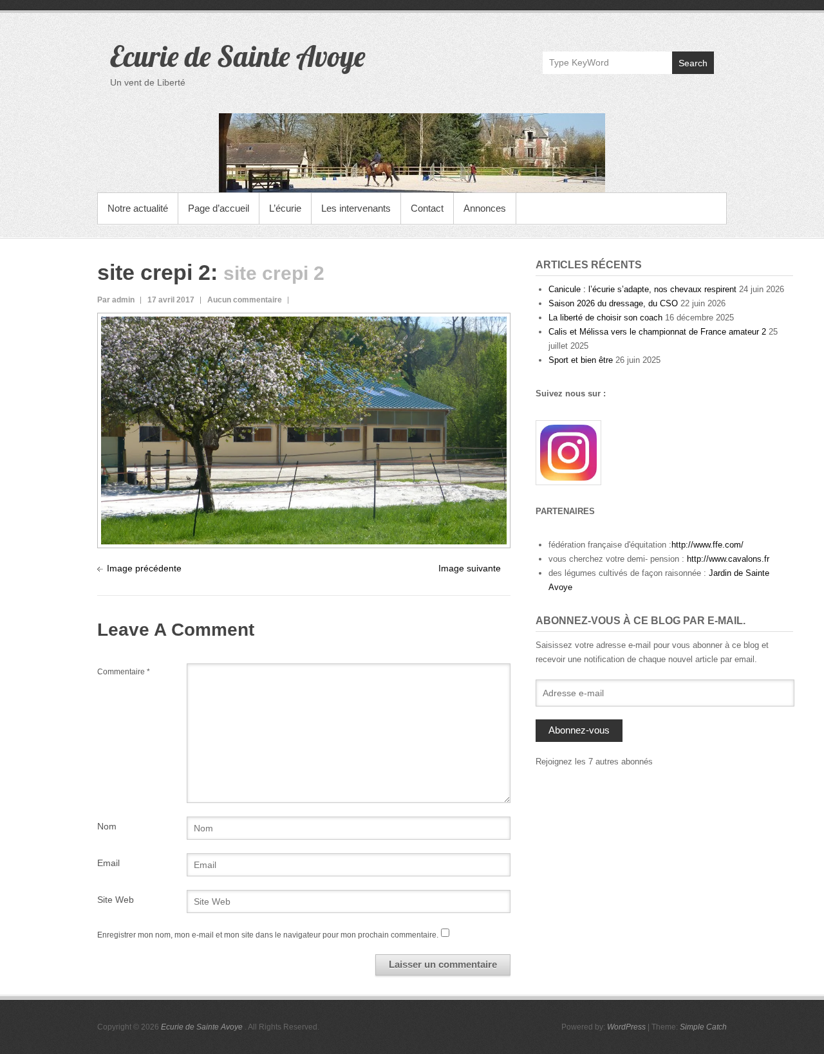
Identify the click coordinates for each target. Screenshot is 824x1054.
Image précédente (144, 568)
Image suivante (469, 568)
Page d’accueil (218, 208)
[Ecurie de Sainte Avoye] (412, 152)
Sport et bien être (580, 360)
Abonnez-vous (579, 730)
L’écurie (285, 208)
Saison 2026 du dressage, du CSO (613, 303)
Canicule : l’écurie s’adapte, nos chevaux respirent (642, 289)
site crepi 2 (154, 272)
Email (108, 863)
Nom (107, 826)
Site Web (115, 899)
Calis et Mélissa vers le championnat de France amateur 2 (657, 332)
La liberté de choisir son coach (605, 317)
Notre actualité (138, 208)
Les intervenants (356, 208)
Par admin (116, 299)
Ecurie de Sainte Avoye (237, 56)
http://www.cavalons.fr (728, 559)
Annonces (485, 208)
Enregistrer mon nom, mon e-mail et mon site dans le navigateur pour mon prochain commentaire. (267, 934)
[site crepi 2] (304, 324)
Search (693, 63)
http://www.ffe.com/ (707, 545)
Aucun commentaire (244, 299)
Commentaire (123, 671)
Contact (427, 208)
